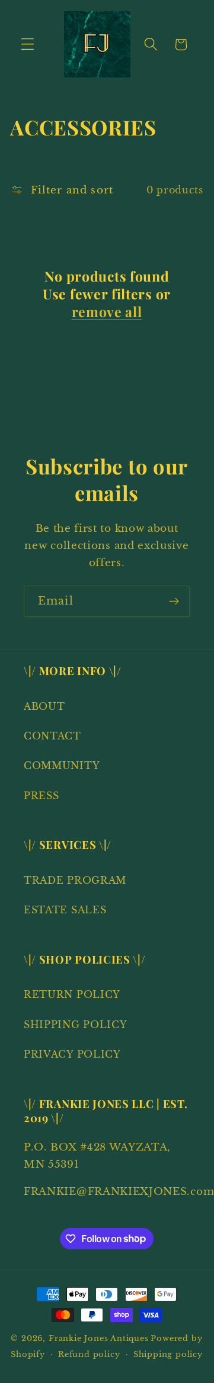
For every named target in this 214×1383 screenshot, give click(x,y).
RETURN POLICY (72, 994)
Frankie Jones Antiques (99, 1338)
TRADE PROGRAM (75, 880)
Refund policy (89, 1354)
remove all (107, 312)
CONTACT (52, 736)
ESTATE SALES (65, 910)
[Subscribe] (174, 602)
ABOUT (44, 706)
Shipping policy (168, 1354)
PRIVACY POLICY (72, 1054)
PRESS (41, 796)
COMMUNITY (62, 765)
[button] (27, 45)
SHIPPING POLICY (75, 1024)
